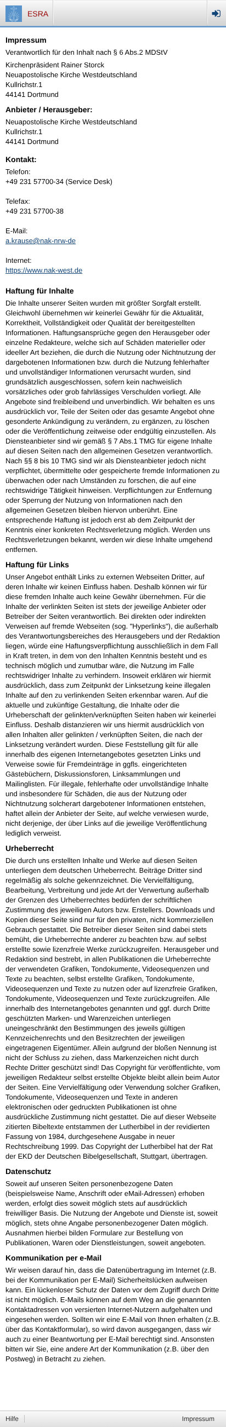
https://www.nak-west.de (43, 270)
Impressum (198, 1419)
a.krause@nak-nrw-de (40, 241)
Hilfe (12, 1419)
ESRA (37, 13)
